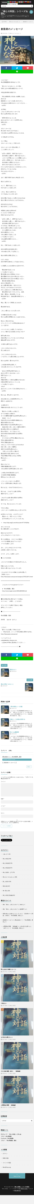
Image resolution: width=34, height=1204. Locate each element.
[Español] (28, 2)
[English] (13, 2)
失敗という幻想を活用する (17, 719)
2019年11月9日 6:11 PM (9, 759)
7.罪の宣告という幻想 (16, 706)
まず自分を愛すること (7, 1037)
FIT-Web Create (23, 1188)
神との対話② (6, 863)
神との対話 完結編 (7, 895)
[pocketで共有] (27, 68)
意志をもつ (13, 669)
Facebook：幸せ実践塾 (7, 1138)
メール (3, 806)
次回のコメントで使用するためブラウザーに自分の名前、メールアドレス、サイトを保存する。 (17, 822)
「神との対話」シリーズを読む (14, 12)
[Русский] (26, 2)
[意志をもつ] (5, 673)
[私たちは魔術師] (5, 735)
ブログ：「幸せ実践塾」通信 (8, 1140)
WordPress (17, 1190)
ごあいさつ (6, 854)
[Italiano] (19, 2)
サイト (2, 813)
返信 (28, 766)
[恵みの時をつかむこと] (29, 687)
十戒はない (4, 1003)
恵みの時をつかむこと (7, 684)
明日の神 (5, 886)
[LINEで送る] (17, 71)
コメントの (7, 1162)
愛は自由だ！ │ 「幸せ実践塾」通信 (11, 756)
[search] (31, 6)
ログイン (5, 1153)
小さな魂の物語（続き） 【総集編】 (11, 1071)
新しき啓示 (6, 881)
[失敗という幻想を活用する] (5, 722)
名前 (2, 798)
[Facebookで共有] (6, 68)
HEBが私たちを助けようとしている (12, 913)
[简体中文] (11, 2)
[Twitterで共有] (17, 68)
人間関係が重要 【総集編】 (10, 926)
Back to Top (17, 1176)
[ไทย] (30, 2)
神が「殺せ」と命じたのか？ (10, 904)
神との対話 (6, 858)
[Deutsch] (17, 2)
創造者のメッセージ (8, 920)
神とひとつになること (15, 33)
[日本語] (21, 2)
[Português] (24, 2)
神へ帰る (5, 890)
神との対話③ (6, 868)
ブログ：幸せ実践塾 (6, 1136)
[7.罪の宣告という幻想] (5, 710)
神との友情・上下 (7, 872)
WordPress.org (7, 1167)
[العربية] (8, 2)
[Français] (15, 2)
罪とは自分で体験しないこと (8, 969)
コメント (3, 781)
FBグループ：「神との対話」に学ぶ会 (11, 1134)
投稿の (6, 1158)
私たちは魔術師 (14, 732)
